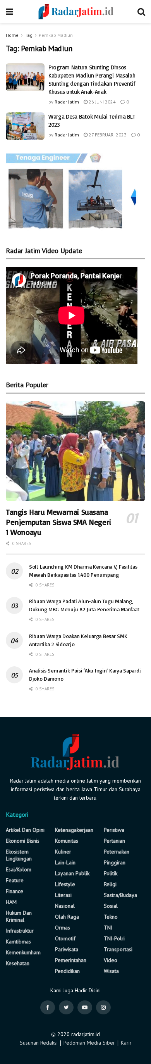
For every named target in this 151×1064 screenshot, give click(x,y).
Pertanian (114, 840)
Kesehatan (17, 963)
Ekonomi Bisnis (22, 840)
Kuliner (63, 851)
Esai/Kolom (18, 869)
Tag (29, 35)
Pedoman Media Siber (89, 1042)
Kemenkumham (23, 952)
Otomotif (65, 938)
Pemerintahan (70, 960)
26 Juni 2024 (102, 102)
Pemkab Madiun (56, 35)
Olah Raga (67, 916)
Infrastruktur (20, 930)
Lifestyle (65, 884)
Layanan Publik (72, 873)
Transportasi (118, 949)
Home (12, 35)
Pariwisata (66, 949)
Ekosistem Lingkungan (19, 855)
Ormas (62, 927)
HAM (11, 901)
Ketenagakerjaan (74, 829)
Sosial (111, 905)
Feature (15, 880)
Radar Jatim (67, 102)
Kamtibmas (18, 941)
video (110, 960)
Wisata (111, 970)
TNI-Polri (114, 938)
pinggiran (114, 862)
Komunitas (66, 840)
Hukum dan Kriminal (19, 916)
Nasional (65, 905)
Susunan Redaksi (39, 1042)
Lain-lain (65, 862)
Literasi (63, 895)
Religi (110, 884)
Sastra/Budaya (120, 895)
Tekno (111, 916)
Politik (110, 873)
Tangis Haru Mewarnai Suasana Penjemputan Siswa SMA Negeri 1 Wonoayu (58, 522)
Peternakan (116, 851)
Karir (126, 1042)
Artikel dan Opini (25, 829)
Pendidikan (67, 970)
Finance (14, 891)
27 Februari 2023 (107, 135)
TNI (108, 927)
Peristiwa (114, 829)
